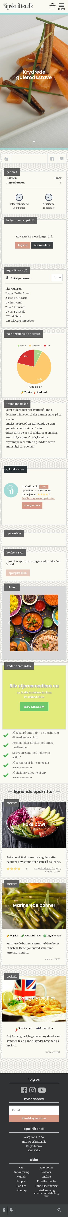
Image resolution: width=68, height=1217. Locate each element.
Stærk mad (41, 392)
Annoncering (21, 1172)
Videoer (46, 1172)
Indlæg (46, 1176)
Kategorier (46, 1167)
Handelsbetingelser (47, 1186)
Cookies (21, 1186)
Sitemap (21, 1190)
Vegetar (28, 392)
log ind (22, 245)
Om (21, 1167)
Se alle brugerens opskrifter (38, 498)
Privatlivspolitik (46, 1181)
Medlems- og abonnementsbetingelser (46, 1193)
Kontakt (21, 1176)
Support (21, 1181)
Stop (4, 623)
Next (58, 623)
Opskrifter (18, 6)
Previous (10, 623)
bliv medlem (42, 245)
